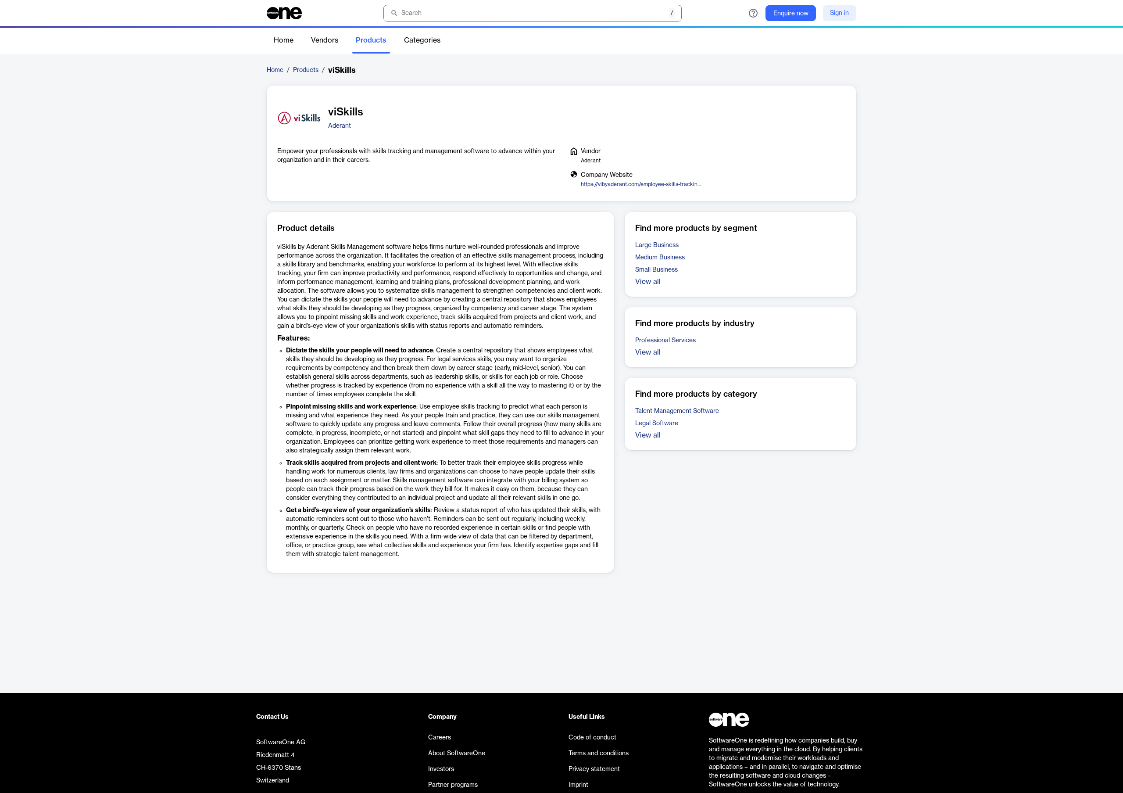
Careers (439, 738)
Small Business (656, 270)
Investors (441, 769)
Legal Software (656, 423)
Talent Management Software (677, 411)
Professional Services (665, 340)
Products (371, 40)
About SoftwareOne (456, 753)
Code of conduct (592, 738)
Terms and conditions (599, 753)
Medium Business (660, 258)
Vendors (324, 40)
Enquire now (790, 14)
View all (648, 281)
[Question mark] (753, 13)
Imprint (578, 785)
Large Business (657, 245)
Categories (422, 40)
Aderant (339, 126)
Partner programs (453, 785)
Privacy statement (594, 769)
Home (283, 40)
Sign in (839, 13)
